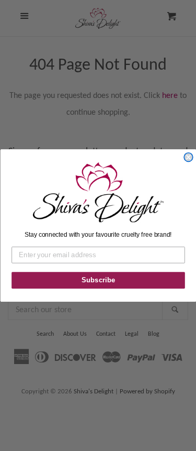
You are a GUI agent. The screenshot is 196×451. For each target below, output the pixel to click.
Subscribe (98, 280)
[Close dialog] (188, 157)
